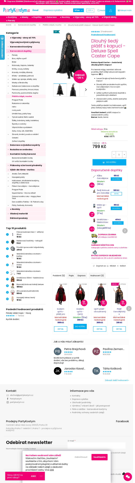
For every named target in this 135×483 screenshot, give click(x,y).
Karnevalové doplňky (21, 51)
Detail (116, 194)
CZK (89, 10)
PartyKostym (16, 398)
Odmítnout (81, 457)
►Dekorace (51, 17)
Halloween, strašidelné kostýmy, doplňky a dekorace (25, 181)
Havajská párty (18, 177)
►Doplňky (37, 17)
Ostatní (15, 138)
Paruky (15, 55)
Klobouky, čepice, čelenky (23, 65)
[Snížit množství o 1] (114, 154)
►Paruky (10, 20)
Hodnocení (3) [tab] (97, 275)
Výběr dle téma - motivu (22, 169)
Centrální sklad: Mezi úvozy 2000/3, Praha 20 (26, 425)
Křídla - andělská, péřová (23, 76)
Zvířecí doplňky (18, 141)
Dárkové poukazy (19, 218)
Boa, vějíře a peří (19, 58)
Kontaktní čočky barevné (23, 154)
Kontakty (76, 395)
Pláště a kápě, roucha (22, 96)
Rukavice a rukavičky (20, 103)
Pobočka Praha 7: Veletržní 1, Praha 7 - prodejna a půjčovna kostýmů (34, 429)
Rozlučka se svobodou (21, 149)
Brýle (14, 62)
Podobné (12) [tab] (59, 275)
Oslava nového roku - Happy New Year (26, 197)
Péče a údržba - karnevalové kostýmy (89, 409)
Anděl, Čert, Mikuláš (20, 174)
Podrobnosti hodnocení (103, 34)
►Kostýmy (11, 17)
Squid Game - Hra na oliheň (24, 193)
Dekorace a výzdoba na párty (25, 145)
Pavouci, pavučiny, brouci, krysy (25, 89)
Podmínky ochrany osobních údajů (88, 412)
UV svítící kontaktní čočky (22, 161)
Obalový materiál (19, 213)
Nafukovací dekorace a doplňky (25, 86)
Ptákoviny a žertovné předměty (26, 165)
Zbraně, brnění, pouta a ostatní (25, 134)
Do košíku (111, 162)
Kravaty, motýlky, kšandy (22, 72)
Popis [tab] (71, 275)
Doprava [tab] (81, 275)
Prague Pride (17, 100)
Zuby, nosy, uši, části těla (22, 131)
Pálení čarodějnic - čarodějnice (25, 186)
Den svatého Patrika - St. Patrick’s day (28, 202)
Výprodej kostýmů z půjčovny (25, 42)
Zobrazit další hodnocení (116, 380)
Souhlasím (99, 457)
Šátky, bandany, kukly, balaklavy (25, 120)
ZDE (52, 469)
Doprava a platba (80, 399)
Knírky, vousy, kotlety (20, 69)
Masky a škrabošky (20, 82)
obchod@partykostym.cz (21, 395)
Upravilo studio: (115, 474)
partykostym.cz (17, 402)
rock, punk (16, 110)
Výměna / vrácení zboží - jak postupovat (91, 405)
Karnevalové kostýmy (21, 46)
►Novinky (65, 17)
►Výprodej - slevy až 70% (86, 17)
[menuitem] (35, 10)
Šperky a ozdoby (19, 124)
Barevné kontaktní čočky (22, 158)
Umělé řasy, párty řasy (21, 113)
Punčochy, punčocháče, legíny (25, 93)
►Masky (24, 17)
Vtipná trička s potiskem (22, 127)
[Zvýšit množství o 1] (124, 154)
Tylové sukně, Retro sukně (23, 117)
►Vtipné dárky (109, 17)
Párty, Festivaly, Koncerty (22, 205)
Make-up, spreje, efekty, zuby (24, 79)
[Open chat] (128, 477)
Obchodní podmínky (81, 402)
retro (14, 107)
